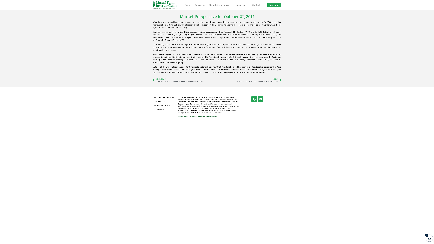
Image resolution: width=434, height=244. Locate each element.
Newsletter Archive (219, 5)
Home (187, 5)
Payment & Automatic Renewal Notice (203, 116)
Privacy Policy (183, 116)
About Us (240, 5)
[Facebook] (254, 99)
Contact (256, 5)
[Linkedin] (260, 99)
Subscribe (200, 5)
